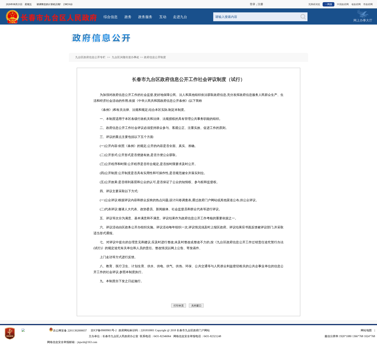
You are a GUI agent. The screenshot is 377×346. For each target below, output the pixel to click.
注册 (260, 4)
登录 (252, 4)
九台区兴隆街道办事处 (125, 57)
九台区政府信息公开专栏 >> (93, 57)
